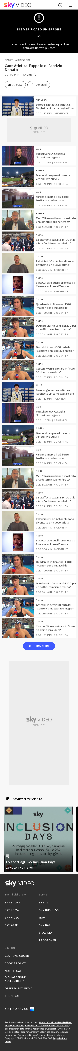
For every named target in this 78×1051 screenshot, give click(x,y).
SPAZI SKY (46, 932)
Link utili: (11, 947)
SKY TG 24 (12, 910)
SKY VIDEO (12, 917)
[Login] (60, 5)
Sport (9, 60)
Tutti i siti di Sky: (16, 894)
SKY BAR (45, 925)
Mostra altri (39, 645)
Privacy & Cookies (14, 1025)
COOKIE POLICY (15, 963)
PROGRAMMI (47, 940)
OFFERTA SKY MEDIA (18, 988)
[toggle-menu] (71, 5)
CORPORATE (13, 996)
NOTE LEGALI (13, 970)
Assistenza (38, 1028)
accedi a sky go (16, 1008)
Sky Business (49, 910)
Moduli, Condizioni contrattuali (55, 1022)
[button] (15, 84)
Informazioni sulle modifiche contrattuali (47, 1025)
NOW (42, 917)
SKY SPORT (12, 902)
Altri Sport (22, 60)
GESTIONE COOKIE (17, 955)
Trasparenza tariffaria (20, 1028)
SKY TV (44, 902)
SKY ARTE (11, 925)
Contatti (51, 1028)
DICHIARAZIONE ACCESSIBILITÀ (15, 979)
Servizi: (44, 894)
